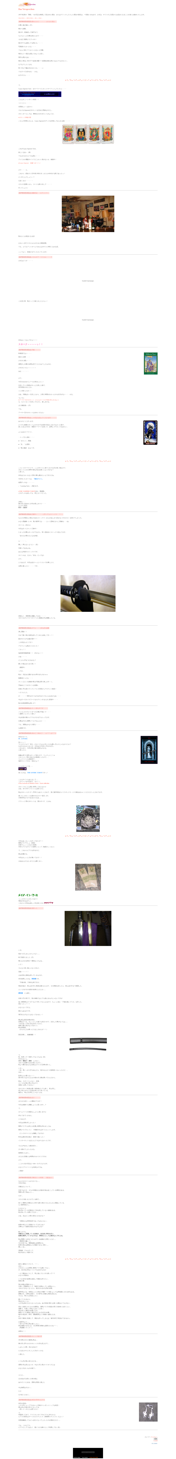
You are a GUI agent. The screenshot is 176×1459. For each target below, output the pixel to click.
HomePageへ (154, 1437)
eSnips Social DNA (93, 1457)
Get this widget (77, 1457)
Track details (85, 1457)
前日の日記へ (30, 18)
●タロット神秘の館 (24, 117)
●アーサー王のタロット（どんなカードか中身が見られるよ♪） (39, 400)
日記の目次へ (22, 18)
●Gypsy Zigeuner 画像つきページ (29, 163)
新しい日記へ (38, 18)
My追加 (155, 1440)
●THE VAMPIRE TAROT (26, 491)
